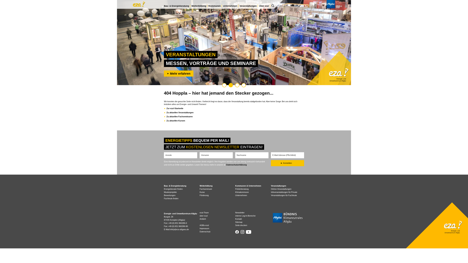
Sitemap (238, 222)
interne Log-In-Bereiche (245, 216)
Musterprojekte (170, 192)
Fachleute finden (171, 198)
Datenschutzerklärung (236, 165)
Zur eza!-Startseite (174, 108)
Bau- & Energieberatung (176, 6)
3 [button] (237, 85)
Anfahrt (203, 219)
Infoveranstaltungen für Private (284, 192)
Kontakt (238, 219)
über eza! (204, 216)
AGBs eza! (204, 225)
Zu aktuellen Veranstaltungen (180, 113)
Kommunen (215, 6)
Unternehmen (230, 6)
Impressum (204, 228)
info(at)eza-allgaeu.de (179, 229)
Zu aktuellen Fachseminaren (179, 117)
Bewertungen (170, 195)
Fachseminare (206, 189)
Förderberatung (242, 189)
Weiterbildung (198, 6)
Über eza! (264, 6)
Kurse (202, 192)
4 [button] (244, 85)
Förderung (204, 195)
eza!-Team (204, 213)
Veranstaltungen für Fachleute (284, 195)
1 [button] (224, 85)
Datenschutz (205, 232)
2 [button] (231, 85)
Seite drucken (241, 225)
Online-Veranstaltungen (281, 189)
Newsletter (239, 213)
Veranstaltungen (248, 6)
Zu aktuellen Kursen (175, 121)
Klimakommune (242, 192)
